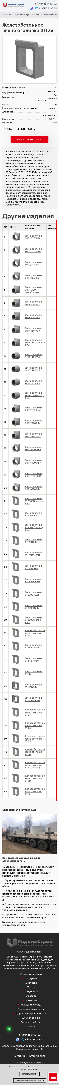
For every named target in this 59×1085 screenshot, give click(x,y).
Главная (7, 14)
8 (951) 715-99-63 (48, 8)
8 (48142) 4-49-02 (45, 3)
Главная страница (31, 974)
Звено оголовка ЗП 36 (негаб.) (33, 646)
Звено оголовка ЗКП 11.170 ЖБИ (33, 409)
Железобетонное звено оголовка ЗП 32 (35, 778)
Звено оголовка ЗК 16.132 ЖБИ (33, 382)
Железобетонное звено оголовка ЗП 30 (35, 752)
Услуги (31, 987)
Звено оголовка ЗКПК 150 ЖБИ (33, 329)
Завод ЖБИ (13, 956)
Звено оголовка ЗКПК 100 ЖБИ (33, 303)
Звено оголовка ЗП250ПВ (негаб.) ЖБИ (35, 501)
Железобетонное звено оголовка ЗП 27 (35, 712)
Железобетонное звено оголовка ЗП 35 (35, 633)
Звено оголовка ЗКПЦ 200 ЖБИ (33, 250)
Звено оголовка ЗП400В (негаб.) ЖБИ (34, 527)
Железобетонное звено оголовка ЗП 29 (35, 738)
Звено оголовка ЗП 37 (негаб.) (33, 659)
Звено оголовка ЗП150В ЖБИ (33, 567)
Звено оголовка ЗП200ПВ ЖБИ (33, 607)
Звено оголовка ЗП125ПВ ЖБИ (33, 554)
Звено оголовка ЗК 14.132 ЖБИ (33, 356)
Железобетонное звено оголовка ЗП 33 (35, 791)
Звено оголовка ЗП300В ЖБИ (33, 514)
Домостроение (31, 1017)
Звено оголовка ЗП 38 (33, 673)
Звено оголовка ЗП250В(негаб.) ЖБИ (33, 620)
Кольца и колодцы (31, 1004)
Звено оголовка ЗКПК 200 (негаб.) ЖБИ (35, 342)
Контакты (31, 1000)
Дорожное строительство (27, 14)
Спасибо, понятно (29, 1074)
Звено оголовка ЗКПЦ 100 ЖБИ (33, 263)
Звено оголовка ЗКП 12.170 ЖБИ (33, 422)
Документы (31, 991)
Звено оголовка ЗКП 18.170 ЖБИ (33, 488)
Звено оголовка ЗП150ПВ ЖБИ (33, 580)
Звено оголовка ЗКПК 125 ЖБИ (33, 316)
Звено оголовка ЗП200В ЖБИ (33, 593)
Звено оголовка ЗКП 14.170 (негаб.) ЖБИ (33, 289)
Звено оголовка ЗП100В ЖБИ (33, 686)
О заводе (31, 996)
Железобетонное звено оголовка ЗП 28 (35, 725)
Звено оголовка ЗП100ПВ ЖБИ (33, 699)
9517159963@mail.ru (33, 1055)
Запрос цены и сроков (29, 139)
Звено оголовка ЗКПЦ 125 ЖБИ (33, 237)
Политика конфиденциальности (29, 1080)
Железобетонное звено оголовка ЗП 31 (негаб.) (35, 765)
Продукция (31, 978)
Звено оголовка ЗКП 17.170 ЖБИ (33, 475)
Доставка (31, 982)
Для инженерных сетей (31, 1009)
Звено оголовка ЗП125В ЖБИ (33, 541)
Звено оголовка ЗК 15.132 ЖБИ (33, 369)
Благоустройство (31, 1022)
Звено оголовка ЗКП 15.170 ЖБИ (33, 448)
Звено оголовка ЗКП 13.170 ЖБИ (33, 435)
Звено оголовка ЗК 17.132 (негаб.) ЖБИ (34, 395)
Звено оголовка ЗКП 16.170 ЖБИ (33, 461)
